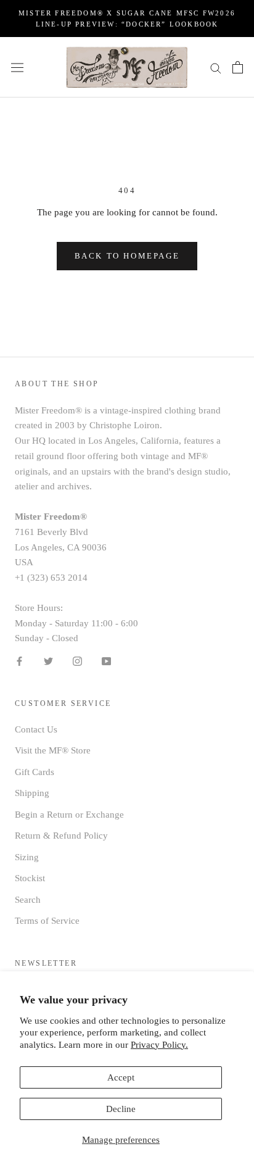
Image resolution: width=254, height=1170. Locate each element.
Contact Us (36, 729)
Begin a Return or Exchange (69, 814)
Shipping (32, 793)
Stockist (30, 878)
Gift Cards (34, 772)
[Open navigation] (17, 67)
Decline (121, 1109)
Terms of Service (47, 921)
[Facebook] (19, 660)
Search (28, 900)
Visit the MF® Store (53, 750)
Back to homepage (127, 255)
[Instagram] (77, 660)
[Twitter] (48, 660)
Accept (120, 1077)
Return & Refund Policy (61, 835)
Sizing (27, 857)
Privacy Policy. (159, 1045)
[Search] (215, 67)
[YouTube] (106, 660)
